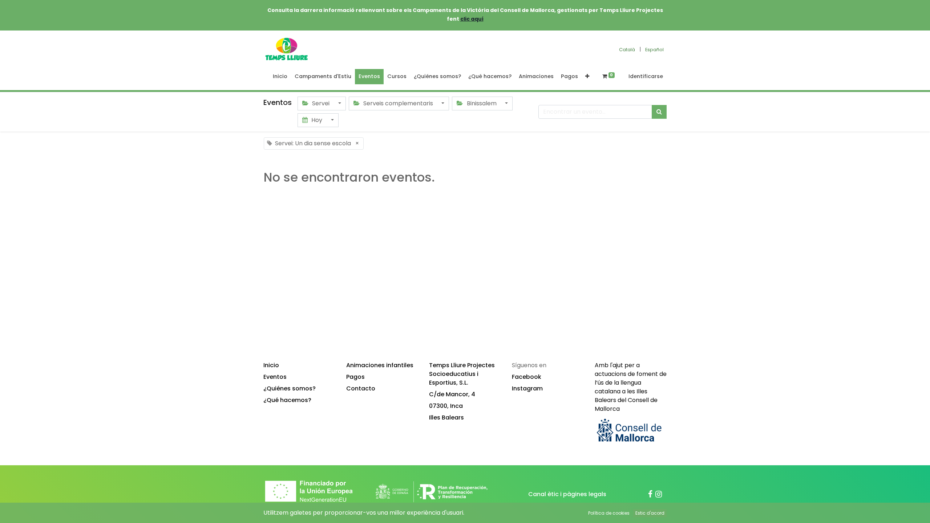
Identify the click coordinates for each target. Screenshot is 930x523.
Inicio (271, 365)
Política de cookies (609, 513)
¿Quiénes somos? (289, 388)
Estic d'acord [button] (649, 513)
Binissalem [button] (481, 103)
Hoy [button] (317, 120)
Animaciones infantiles (379, 365)
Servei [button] (321, 103)
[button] (587, 76)
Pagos (355, 377)
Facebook (526, 377)
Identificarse (645, 76)
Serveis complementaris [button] (398, 103)
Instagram (527, 388)
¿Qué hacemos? (287, 400)
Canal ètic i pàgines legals (567, 494)
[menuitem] (280, 76)
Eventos (275, 377)
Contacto (360, 388)
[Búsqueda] (659, 112)
